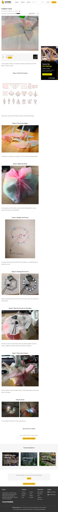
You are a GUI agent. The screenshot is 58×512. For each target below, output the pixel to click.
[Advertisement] (49, 63)
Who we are (39, 499)
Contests (23, 2)
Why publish (40, 492)
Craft (23, 497)
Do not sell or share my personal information (23, 509)
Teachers (29, 2)
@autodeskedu (52, 494)
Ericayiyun (5, 11)
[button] (38, 14)
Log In (48, 2)
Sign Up (54, 2)
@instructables (52, 492)
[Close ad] (57, 47)
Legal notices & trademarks (39, 509)
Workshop (24, 493)
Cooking (31, 492)
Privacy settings (42, 507)
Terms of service (25, 507)
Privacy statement (34, 507)
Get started (39, 493)
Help (38, 495)
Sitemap (39, 497)
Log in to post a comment (29, 483)
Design (9, 11)
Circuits (23, 492)
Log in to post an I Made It (29, 438)
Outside (31, 495)
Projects (17, 2)
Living (30, 493)
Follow (9, 57)
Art (13, 11)
